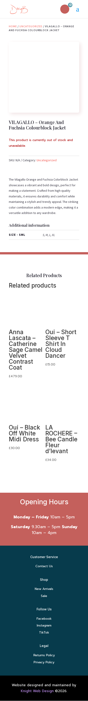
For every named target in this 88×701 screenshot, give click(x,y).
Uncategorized (30, 26)
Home (13, 26)
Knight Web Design (37, 691)
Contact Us (44, 566)
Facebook (44, 618)
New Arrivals (44, 589)
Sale (44, 596)
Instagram (44, 625)
